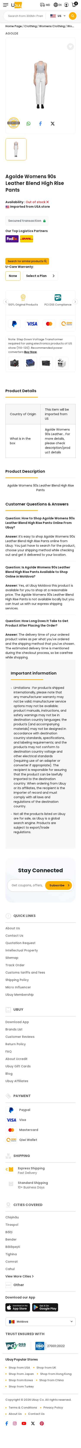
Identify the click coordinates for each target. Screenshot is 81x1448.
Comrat (11, 1261)
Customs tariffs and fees (25, 972)
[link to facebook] (40, 124)
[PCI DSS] (15, 1346)
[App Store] (18, 1308)
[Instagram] (17, 1424)
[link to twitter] (53, 124)
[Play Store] (45, 1308)
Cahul (10, 1269)
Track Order (15, 965)
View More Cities (18, 1276)
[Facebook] (9, 1424)
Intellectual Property (21, 950)
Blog (9, 1073)
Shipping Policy (17, 980)
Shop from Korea (21, 1380)
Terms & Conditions (23, 1407)
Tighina (11, 1254)
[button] (46, 5)
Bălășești (12, 1247)
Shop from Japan (21, 1374)
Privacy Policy (53, 1407)
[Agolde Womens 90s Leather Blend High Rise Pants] (40, 85)
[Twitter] (35, 1424)
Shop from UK (46, 1368)
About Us (12, 928)
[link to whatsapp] (28, 124)
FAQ (8, 1051)
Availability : (15, 202)
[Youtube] (26, 1424)
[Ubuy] (16, 4)
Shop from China (51, 1380)
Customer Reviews (20, 1037)
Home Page (13, 26)
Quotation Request (20, 943)
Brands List (13, 1029)
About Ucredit (16, 1059)
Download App (17, 1022)
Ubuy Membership (19, 994)
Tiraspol (11, 1225)
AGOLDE (11, 33)
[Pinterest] (44, 1424)
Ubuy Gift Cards (18, 1066)
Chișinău (12, 1217)
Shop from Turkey (21, 1386)
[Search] (72, 16)
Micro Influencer (18, 987)
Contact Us (14, 935)
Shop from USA (19, 1368)
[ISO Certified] (48, 1346)
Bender (11, 1239)
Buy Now (30, 352)
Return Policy (15, 1044)
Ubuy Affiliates (16, 1081)
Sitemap (11, 958)
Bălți (8, 1232)
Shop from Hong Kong (55, 1374)
